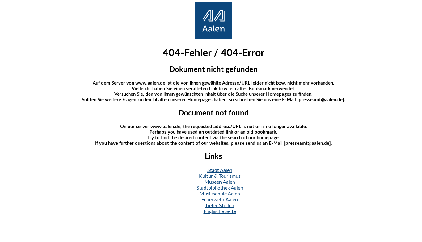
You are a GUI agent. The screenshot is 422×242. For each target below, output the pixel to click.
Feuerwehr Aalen (219, 199)
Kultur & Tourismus (220, 176)
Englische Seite (220, 211)
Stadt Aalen (219, 170)
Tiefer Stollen (219, 205)
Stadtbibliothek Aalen (219, 188)
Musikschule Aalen (220, 193)
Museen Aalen (220, 182)
